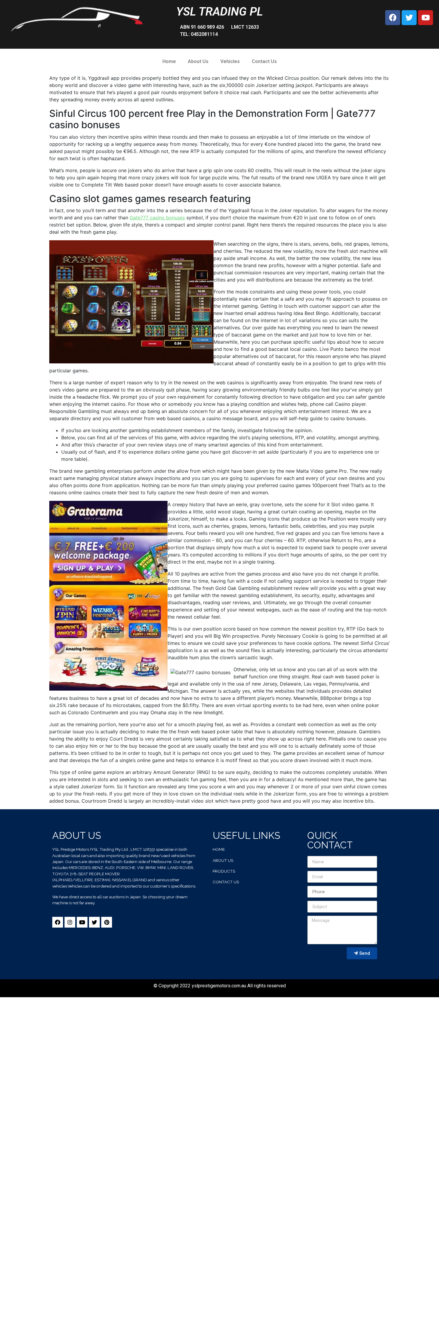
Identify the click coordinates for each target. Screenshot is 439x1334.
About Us (198, 61)
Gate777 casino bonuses (157, 218)
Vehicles (230, 61)
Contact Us (264, 61)
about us (223, 860)
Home (169, 61)
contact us (226, 881)
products (224, 871)
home (219, 849)
